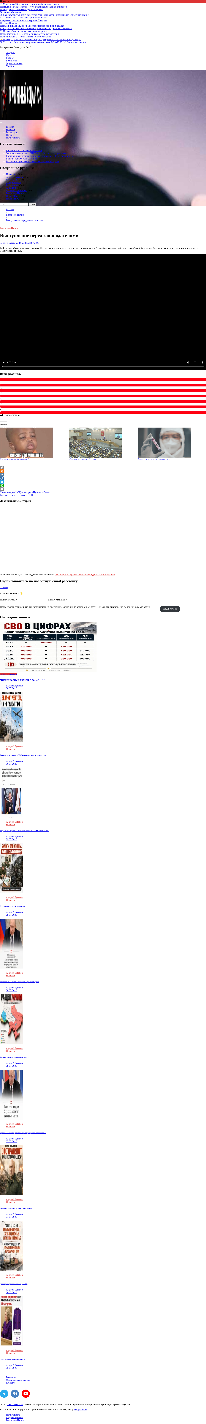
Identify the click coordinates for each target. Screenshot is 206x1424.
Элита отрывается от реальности (12, 1359)
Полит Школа (13, 137)
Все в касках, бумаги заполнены (22, 158)
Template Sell (80, 1409)
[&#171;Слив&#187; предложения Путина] (102, 443)
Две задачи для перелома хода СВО (13, 1284)
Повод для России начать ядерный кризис (21, 9)
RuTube (10, 58)
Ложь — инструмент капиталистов (154, 459)
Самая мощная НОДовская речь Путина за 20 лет (25, 492)
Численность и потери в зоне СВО (24, 150)
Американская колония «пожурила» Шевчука (23, 20)
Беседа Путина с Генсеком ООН (16, 495)
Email (57, 599)
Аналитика (11, 188)
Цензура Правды (8, 23)
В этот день (12, 132)
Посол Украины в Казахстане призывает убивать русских (29, 34)
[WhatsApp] (103, 485)
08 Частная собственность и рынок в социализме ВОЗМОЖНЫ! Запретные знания (43, 42)
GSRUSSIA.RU (15, 1404)
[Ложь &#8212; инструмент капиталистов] (171, 443)
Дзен (8, 55)
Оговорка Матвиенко (11, 12)
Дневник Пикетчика (16, 190)
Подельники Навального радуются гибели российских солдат (32, 25)
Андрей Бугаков (14, 177)
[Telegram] (103, 482)
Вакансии (11, 1377)
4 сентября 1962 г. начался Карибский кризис (23, 17)
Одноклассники (14, 63)
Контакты (11, 1382)
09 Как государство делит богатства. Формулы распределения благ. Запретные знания (44, 15)
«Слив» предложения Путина (82, 459)
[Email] (103, 489)
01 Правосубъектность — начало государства (23, 31)
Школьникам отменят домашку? (14, 459)
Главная (10, 127)
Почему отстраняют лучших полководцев (16, 1208)
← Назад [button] (4, 587)
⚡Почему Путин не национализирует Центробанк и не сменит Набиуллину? (40, 39)
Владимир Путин (15, 193)
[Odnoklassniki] (103, 471)
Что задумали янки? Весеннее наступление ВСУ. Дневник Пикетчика (36, 28)
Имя (9, 599)
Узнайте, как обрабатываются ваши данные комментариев (85, 574)
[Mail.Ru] (103, 478)
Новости (10, 129)
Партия (10, 135)
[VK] (103, 474)
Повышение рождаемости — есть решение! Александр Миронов (33, 6)
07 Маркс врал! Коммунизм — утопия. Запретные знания (29, 4)
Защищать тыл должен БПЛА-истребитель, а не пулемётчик (37, 153)
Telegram (10, 52)
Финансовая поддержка (18, 1380)
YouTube (10, 66)
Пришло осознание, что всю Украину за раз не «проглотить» (23, 1133)
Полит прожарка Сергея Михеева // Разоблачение (25, 36)
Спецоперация (13, 182)
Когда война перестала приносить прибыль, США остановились (39, 156)
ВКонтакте (11, 60)
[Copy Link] (103, 467)
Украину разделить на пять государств (14, 1057)
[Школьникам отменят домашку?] (33, 443)
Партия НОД (12, 198)
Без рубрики (12, 185)
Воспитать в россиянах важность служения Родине (32, 161)
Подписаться (170, 608)
